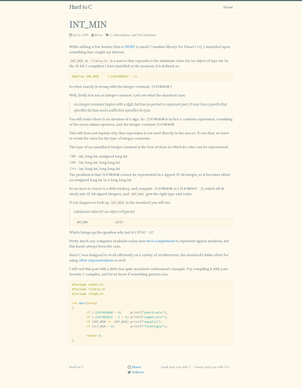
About (228, 7)
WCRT (130, 47)
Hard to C (80, 7)
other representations (96, 260)
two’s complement (160, 241)
